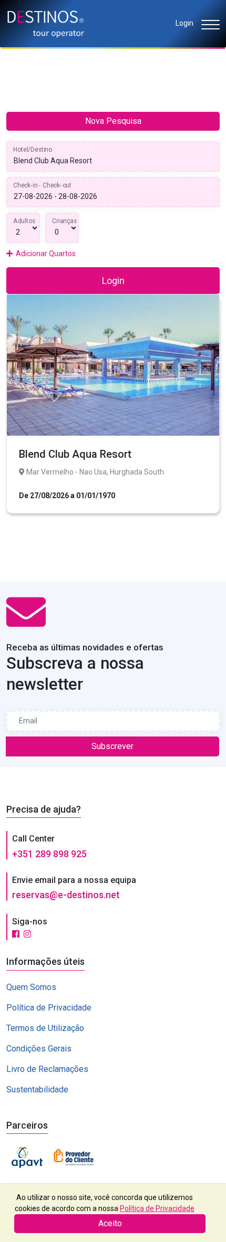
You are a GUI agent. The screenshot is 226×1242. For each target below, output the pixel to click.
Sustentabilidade (37, 1089)
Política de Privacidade (48, 1008)
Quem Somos (31, 987)
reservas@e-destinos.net (66, 894)
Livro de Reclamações (47, 1069)
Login (184, 23)
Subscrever (112, 746)
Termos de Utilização (45, 1028)
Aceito (110, 1223)
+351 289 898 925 (49, 853)
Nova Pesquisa (113, 121)
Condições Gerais (38, 1049)
